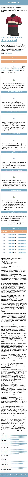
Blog (11, 474)
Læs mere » (14, 57)
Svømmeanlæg (14, 2)
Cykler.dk (21, 68)
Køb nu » (14, 61)
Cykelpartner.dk (5, 68)
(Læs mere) (18, 50)
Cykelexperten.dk (14, 68)
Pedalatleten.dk (5, 70)
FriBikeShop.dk (15, 70)
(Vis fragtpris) (8, 53)
